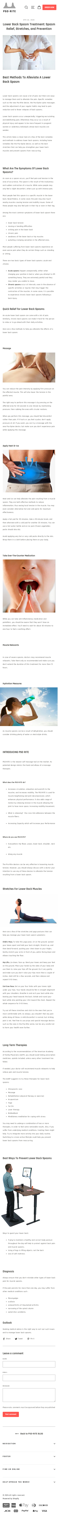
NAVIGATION (9, 1443)
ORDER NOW (49, 7)
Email (5, 1372)
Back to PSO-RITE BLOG (31, 1433)
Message (6, 1386)
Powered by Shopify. (11, 1498)
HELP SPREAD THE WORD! (16, 1482)
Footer (7, 1456)
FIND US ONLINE (11, 1469)
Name (5, 1359)
